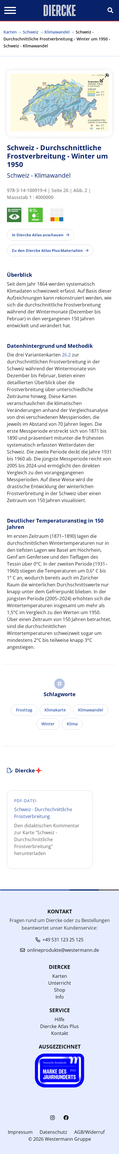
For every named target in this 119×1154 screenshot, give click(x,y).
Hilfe (59, 1019)
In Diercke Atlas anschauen (38, 234)
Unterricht (59, 983)
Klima (72, 723)
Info (59, 997)
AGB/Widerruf (89, 1132)
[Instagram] (52, 1118)
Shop (59, 990)
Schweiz (30, 32)
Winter (48, 723)
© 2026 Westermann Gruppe (59, 1139)
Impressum (20, 1132)
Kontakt (59, 1033)
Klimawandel (57, 32)
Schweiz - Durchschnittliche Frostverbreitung (43, 812)
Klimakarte (55, 710)
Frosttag (24, 710)
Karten (10, 32)
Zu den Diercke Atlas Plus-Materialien (47, 250)
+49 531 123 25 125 (62, 939)
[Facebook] (66, 1118)
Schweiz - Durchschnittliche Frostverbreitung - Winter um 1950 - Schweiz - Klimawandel (56, 39)
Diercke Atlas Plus (59, 1026)
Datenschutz (53, 1132)
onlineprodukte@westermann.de (63, 950)
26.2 (66, 355)
